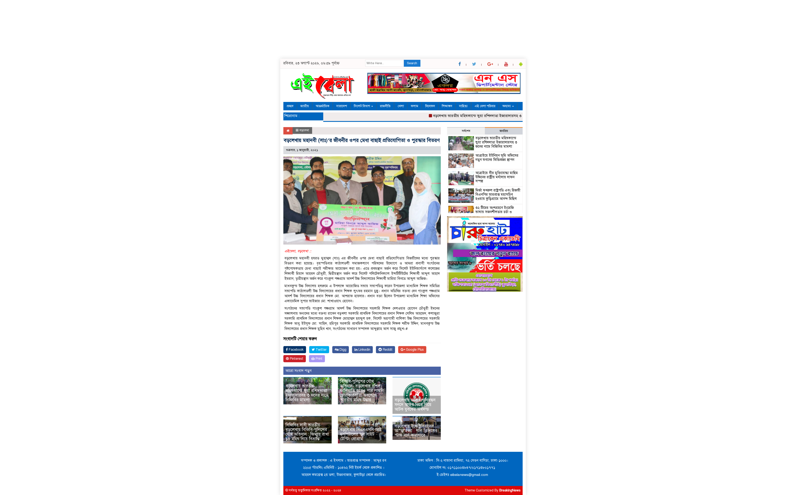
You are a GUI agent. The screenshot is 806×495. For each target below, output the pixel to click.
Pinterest (296, 359)
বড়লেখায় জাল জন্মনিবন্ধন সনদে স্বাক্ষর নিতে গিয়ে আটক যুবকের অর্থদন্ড (415, 404)
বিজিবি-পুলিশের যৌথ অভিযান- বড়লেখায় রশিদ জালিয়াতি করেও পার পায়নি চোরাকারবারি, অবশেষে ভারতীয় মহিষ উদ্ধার (362, 391)
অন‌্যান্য (507, 106)
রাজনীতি (385, 106)
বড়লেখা (304, 130)
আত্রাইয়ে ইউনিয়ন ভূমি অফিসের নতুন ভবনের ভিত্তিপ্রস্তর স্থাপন (496, 157)
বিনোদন (430, 106)
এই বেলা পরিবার (485, 106)
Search (412, 63)
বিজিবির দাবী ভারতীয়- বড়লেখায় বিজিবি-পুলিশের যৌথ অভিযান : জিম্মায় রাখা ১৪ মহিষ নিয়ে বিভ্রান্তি (307, 432)
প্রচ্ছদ (290, 106)
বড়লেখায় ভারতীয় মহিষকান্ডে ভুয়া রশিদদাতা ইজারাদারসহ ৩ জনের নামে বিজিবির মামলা (482, 115)
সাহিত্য (463, 106)
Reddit (387, 350)
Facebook (296, 350)
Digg (342, 350)
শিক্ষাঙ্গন (447, 106)
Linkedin (363, 350)
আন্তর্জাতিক (322, 106)
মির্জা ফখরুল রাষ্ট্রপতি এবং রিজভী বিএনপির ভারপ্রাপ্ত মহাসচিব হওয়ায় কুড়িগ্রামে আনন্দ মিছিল (497, 194)
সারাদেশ (341, 106)
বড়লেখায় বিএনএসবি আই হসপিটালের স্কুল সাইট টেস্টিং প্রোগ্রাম (360, 434)
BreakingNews (510, 490)
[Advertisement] (126, 29)
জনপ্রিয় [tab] (504, 131)
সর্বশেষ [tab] (466, 131)
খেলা (401, 106)
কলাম (414, 106)
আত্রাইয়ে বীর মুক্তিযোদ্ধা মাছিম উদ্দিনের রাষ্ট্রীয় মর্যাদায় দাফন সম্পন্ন (496, 177)
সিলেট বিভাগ (362, 106)
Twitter (321, 350)
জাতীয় (304, 106)
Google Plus (414, 350)
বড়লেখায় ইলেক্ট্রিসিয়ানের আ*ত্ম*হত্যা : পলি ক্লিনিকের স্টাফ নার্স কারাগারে (416, 430)
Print (318, 359)
